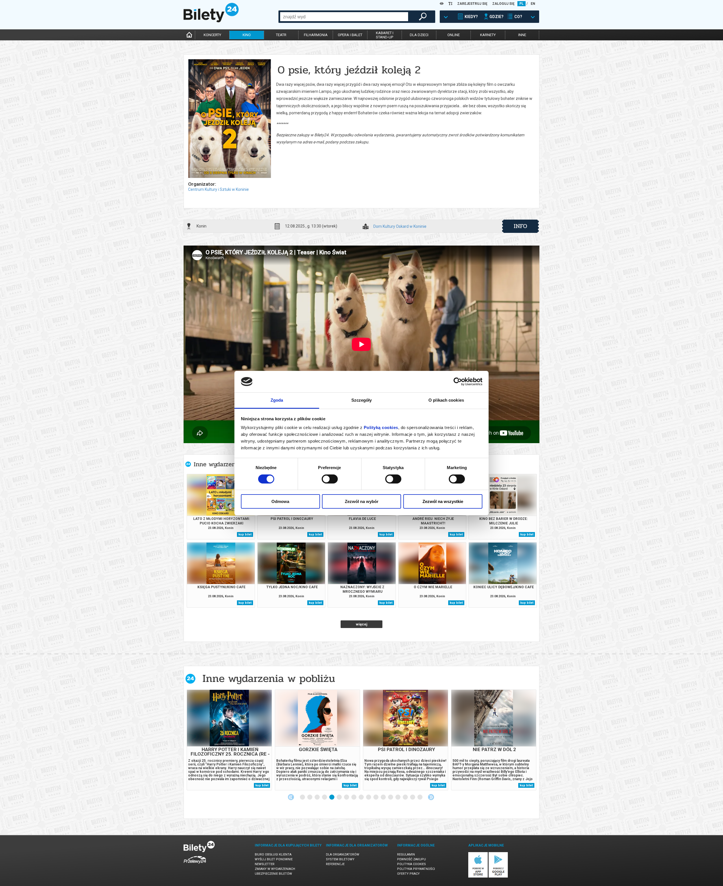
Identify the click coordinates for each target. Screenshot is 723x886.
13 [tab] (391, 797)
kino (247, 35)
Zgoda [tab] (277, 400)
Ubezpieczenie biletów (273, 874)
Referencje (335, 864)
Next (431, 797)
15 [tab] (405, 797)
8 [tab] (354, 797)
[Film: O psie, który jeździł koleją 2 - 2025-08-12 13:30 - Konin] (229, 119)
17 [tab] (420, 797)
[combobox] (344, 16)
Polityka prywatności (416, 869)
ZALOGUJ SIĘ (503, 4)
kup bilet (245, 534)
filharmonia (316, 35)
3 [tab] (317, 797)
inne (522, 35)
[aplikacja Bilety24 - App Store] (478, 876)
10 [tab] (369, 797)
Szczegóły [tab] (361, 400)
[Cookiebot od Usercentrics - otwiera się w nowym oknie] (457, 381)
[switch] (330, 479)
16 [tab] (413, 797)
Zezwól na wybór (361, 501)
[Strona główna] (211, 21)
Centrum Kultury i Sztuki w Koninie (218, 189)
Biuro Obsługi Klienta (273, 854)
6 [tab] (339, 797)
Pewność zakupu (411, 859)
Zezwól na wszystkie (443, 501)
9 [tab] (361, 797)
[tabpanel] (229, 740)
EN (533, 4)
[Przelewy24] (195, 865)
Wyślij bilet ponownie (274, 859)
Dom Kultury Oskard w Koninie (399, 226)
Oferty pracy (408, 874)
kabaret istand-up (384, 35)
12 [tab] (383, 797)
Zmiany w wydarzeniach (275, 869)
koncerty (212, 35)
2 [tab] (310, 797)
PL (521, 4)
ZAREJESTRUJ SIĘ (472, 4)
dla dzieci (419, 35)
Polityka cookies (411, 864)
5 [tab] (332, 797)
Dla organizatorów (342, 854)
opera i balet (350, 35)
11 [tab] (376, 797)
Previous (291, 797)
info (520, 226)
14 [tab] (398, 797)
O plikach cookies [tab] (446, 400)
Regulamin (406, 854)
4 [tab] (325, 797)
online (453, 35)
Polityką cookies (381, 427)
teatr (281, 35)
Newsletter (265, 864)
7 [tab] (347, 797)
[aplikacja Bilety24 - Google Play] (498, 876)
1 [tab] (303, 797)
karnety (488, 35)
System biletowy (340, 859)
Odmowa (280, 501)
